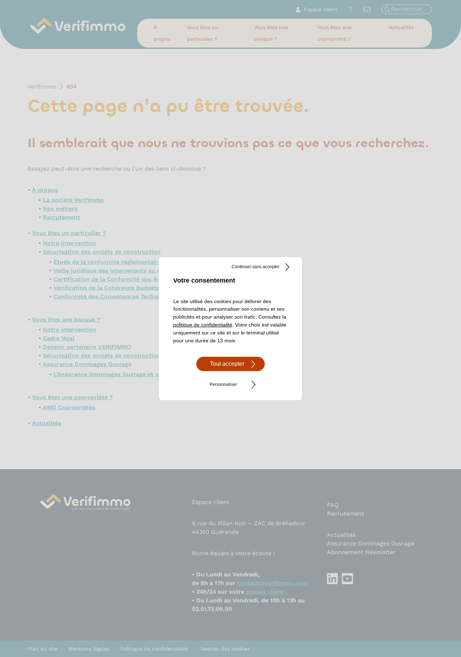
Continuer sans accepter (255, 266)
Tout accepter (227, 364)
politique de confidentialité (202, 325)
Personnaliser (223, 384)
